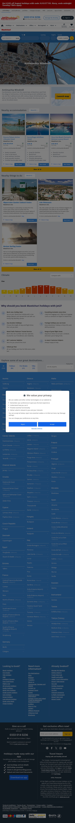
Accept (52, 424)
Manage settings (36, 428)
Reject (23, 424)
